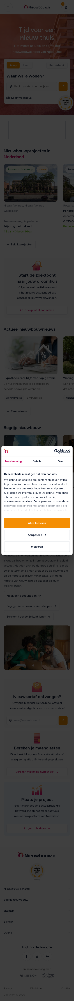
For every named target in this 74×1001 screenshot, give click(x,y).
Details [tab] (37, 461)
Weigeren (37, 546)
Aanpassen (35, 534)
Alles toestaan (37, 523)
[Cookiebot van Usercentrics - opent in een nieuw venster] (54, 451)
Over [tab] (61, 461)
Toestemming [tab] (13, 461)
